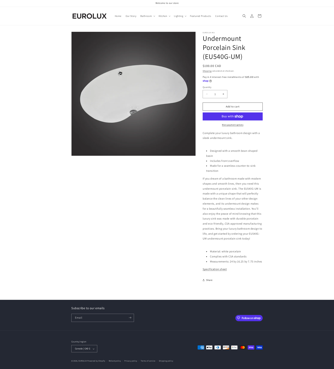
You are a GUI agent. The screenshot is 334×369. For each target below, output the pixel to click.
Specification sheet (215, 269)
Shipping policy (166, 361)
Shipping (207, 71)
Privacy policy (130, 361)
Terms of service (148, 361)
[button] (147, 16)
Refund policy (115, 361)
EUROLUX (82, 361)
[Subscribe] (130, 318)
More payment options (232, 124)
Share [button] (209, 280)
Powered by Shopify (96, 361)
